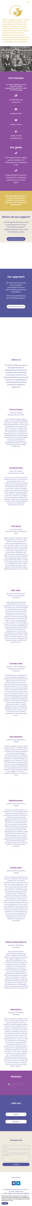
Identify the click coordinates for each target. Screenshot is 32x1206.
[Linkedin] (18, 1183)
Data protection (16, 1177)
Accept (5, 1203)
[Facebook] (14, 1183)
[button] (28, 2)
